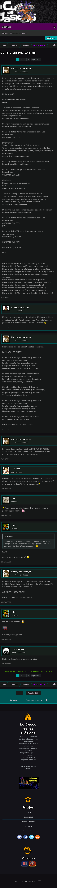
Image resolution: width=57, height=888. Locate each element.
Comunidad (28, 817)
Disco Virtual (28, 822)
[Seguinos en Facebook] (25, 839)
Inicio (28, 813)
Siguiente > (35, 59)
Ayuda (22, 700)
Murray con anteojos (21, 68)
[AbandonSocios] (24, 866)
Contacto (14, 700)
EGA (19, 693)
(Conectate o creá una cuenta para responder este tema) (29, 671)
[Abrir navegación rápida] (54, 45)
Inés (14, 498)
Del (14, 525)
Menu (7, 26)
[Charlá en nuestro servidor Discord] (19, 839)
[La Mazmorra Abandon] (32, 866)
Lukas (17, 469)
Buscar (5, 33)
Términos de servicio (34, 700)
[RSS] (37, 839)
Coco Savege (18, 649)
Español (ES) (33, 693)
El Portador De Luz (20, 307)
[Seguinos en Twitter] (31, 839)
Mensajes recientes (18, 33)
